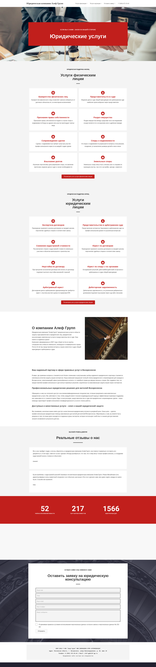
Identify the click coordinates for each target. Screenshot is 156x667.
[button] (78, 177)
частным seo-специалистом (84, 656)
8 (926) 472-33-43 (71, 653)
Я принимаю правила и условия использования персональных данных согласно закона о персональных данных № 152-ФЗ (79, 626)
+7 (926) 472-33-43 (123, 3)
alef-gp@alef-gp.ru (91, 653)
